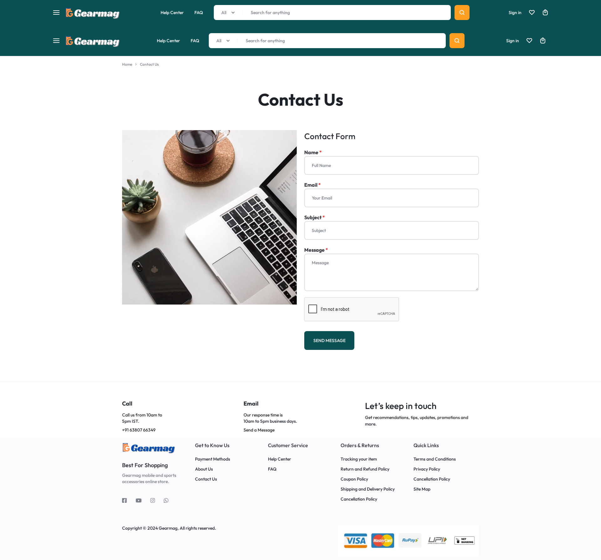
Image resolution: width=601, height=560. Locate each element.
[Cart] (543, 41)
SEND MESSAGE (329, 340)
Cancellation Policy (359, 499)
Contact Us (206, 479)
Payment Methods (212, 459)
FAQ (195, 40)
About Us (204, 469)
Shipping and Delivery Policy (368, 489)
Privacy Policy (427, 469)
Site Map (422, 489)
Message (316, 250)
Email (312, 185)
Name (313, 152)
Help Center (168, 40)
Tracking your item (359, 459)
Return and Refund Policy (365, 469)
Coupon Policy (355, 479)
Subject (314, 217)
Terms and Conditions (435, 459)
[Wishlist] (529, 41)
